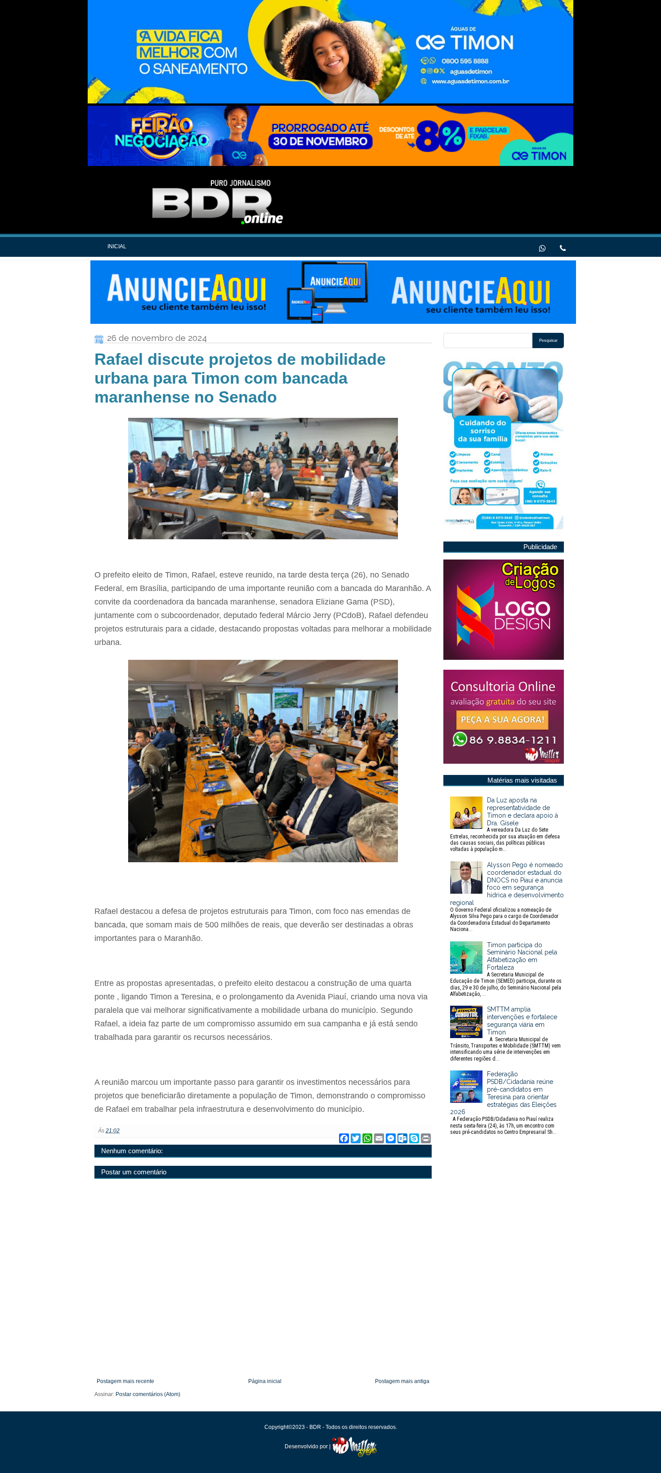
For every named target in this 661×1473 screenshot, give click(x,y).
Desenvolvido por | (308, 1446)
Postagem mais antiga (402, 1381)
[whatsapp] (542, 247)
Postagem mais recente (125, 1381)
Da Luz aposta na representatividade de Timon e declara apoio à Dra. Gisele (505, 824)
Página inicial (264, 1381)
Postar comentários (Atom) (148, 1394)
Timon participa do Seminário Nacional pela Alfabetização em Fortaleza (506, 969)
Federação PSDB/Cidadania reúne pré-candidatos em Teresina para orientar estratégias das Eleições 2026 (503, 1102)
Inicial (116, 246)
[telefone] (562, 247)
